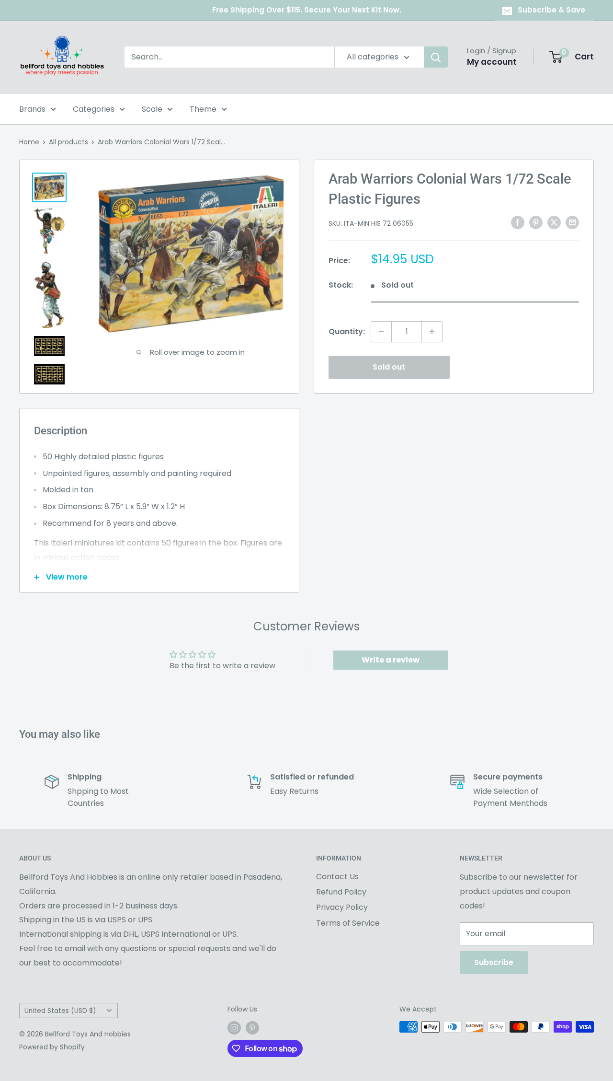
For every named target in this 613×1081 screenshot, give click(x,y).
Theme (203, 109)
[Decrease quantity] (381, 331)
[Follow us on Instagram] (234, 1028)
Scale (152, 109)
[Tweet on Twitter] (554, 222)
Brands (32, 109)
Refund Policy (341, 891)
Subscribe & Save (551, 10)
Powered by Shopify (52, 1047)
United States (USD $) (60, 1010)
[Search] (436, 57)
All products (68, 142)
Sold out (389, 366)
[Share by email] (572, 222)
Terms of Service (348, 923)
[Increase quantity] (432, 331)
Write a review (391, 659)
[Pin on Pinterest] (536, 222)
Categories (93, 109)
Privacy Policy (342, 907)
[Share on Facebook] (517, 222)
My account (492, 62)
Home (29, 142)
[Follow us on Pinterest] (252, 1028)
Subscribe (493, 962)
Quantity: (347, 331)
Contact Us (337, 876)
